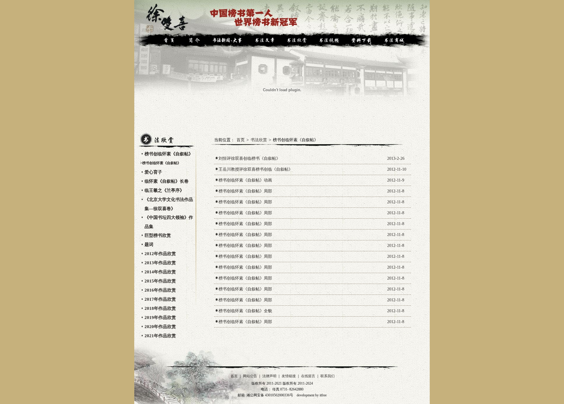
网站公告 (250, 376)
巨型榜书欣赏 (158, 235)
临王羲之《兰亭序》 (164, 190)
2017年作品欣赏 (160, 299)
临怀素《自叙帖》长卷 (167, 181)
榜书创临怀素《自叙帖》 (169, 154)
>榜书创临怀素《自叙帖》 (160, 163)
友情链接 (289, 376)
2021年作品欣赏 (160, 335)
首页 (240, 140)
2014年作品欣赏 (160, 272)
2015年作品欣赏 (160, 281)
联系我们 (327, 376)
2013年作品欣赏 (160, 262)
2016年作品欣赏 (160, 290)
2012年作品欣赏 (160, 253)
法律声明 (269, 376)
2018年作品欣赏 (160, 308)
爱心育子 (153, 172)
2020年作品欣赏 (160, 326)
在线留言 (308, 376)
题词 (149, 244)
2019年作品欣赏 (160, 317)
